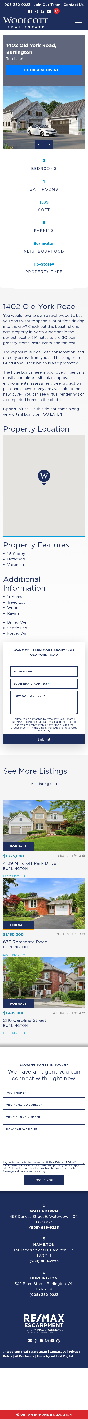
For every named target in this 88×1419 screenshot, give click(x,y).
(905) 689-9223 (44, 1227)
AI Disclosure (24, 1356)
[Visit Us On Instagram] (36, 11)
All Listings (41, 783)
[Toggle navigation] (78, 23)
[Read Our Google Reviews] (42, 11)
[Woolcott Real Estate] (25, 22)
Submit (44, 739)
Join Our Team (47, 5)
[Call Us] (57, 11)
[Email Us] (49, 11)
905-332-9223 (17, 5)
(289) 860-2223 (44, 1261)
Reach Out (44, 1180)
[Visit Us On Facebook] (30, 11)
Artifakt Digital (62, 1356)
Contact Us (73, 5)
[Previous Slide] (39, 144)
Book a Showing (42, 70)
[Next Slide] (48, 144)
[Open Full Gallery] (44, 117)
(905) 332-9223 (44, 1294)
